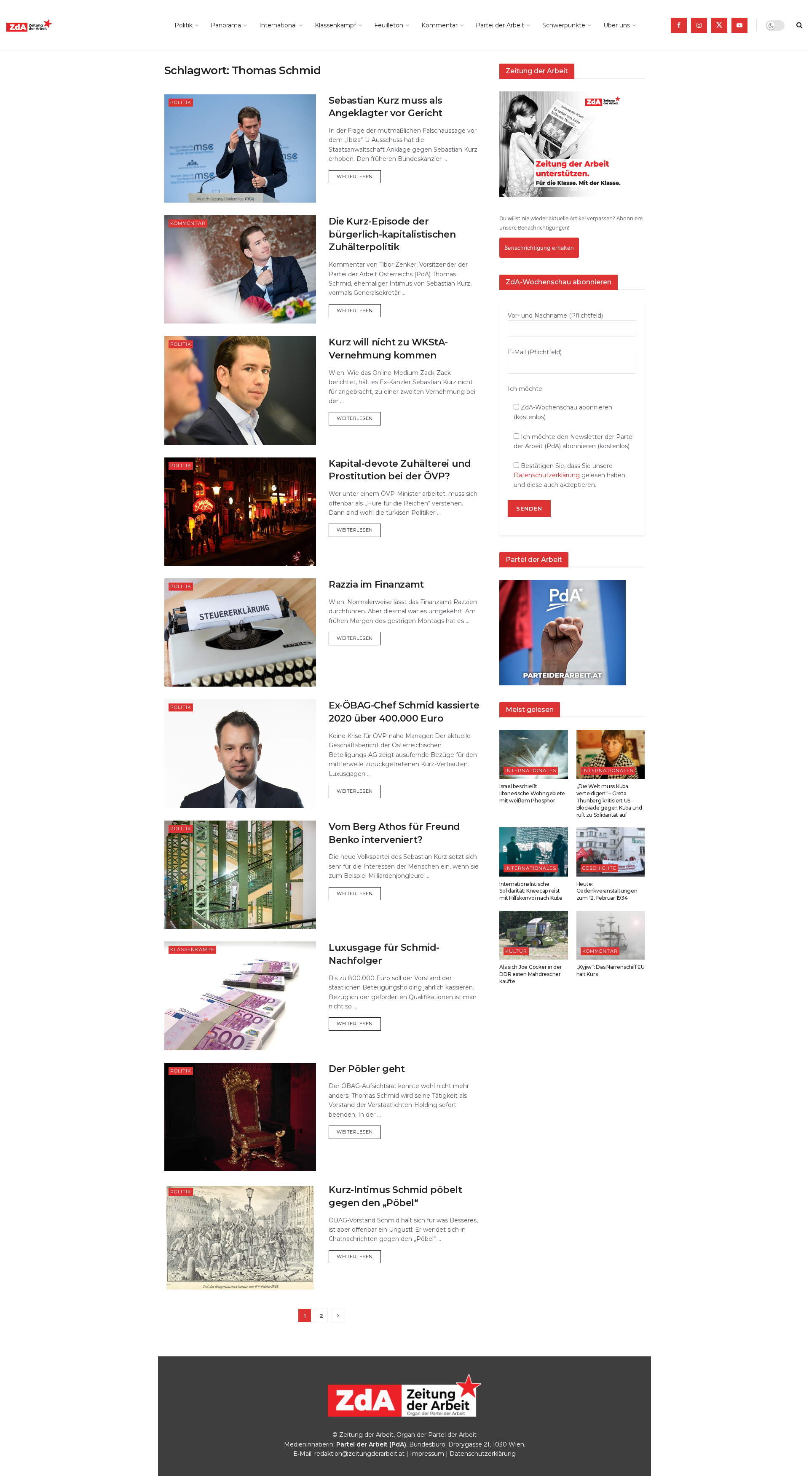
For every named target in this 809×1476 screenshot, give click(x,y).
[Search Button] (799, 25)
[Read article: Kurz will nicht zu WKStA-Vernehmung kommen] (240, 390)
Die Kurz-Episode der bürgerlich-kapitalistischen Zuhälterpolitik (392, 234)
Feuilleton (388, 25)
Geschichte (599, 868)
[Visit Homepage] (48, 25)
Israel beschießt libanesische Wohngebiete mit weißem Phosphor (532, 793)
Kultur (516, 951)
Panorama (226, 25)
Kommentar (439, 25)
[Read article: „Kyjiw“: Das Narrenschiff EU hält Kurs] (610, 935)
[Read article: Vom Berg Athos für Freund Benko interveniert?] (240, 875)
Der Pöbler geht (366, 1069)
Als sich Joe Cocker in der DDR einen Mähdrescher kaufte (530, 974)
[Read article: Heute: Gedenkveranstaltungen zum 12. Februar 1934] (610, 851)
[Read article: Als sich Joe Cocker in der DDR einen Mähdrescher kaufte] (533, 935)
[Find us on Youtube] (739, 25)
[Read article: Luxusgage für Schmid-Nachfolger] (240, 995)
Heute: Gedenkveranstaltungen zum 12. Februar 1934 (607, 891)
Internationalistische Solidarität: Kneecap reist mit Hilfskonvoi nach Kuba (531, 891)
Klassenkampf (335, 25)
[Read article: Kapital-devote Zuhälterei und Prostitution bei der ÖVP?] (240, 511)
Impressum (427, 1453)
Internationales (530, 770)
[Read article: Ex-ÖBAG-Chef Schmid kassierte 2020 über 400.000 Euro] (240, 753)
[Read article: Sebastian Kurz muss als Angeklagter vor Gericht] (240, 148)
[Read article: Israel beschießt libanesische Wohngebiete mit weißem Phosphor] (533, 754)
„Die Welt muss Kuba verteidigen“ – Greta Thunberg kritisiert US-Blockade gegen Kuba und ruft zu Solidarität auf (609, 800)
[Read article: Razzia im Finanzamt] (240, 632)
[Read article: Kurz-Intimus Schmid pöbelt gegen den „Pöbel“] (240, 1238)
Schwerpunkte (563, 25)
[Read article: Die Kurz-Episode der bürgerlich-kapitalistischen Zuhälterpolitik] (240, 269)
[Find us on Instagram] (699, 25)
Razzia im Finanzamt (376, 584)
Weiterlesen (359, 176)
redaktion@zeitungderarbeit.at (359, 1453)
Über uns (616, 25)
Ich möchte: (526, 389)
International (278, 25)
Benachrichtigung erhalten (539, 247)
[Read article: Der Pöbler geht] (240, 1117)
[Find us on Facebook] (679, 25)
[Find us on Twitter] (719, 25)
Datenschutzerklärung (547, 475)
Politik (183, 25)
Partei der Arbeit (500, 25)
